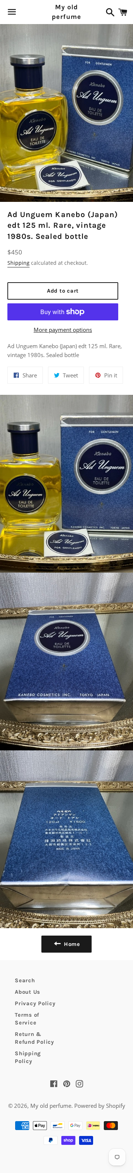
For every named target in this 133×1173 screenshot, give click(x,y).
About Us (27, 992)
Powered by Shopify (99, 1105)
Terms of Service (27, 1019)
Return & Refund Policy (34, 1038)
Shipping (18, 262)
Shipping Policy (28, 1057)
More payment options (63, 329)
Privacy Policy (35, 1003)
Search (25, 980)
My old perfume (66, 11)
